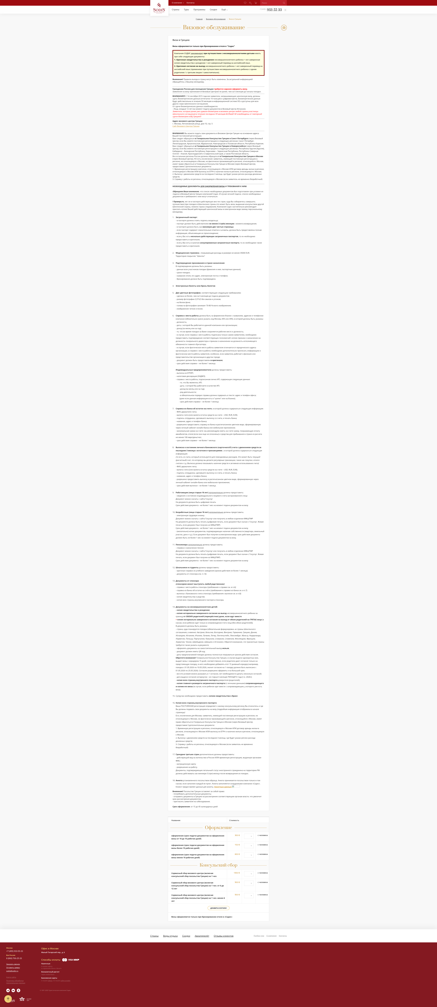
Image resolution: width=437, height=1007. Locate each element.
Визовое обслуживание (216, 19)
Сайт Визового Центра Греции (186, 126)
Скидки (186, 935)
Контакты (283, 936)
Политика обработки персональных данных (15, 982)
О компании (177, 3)
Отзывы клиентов (223, 935)
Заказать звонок (13, 964)
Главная (199, 19)
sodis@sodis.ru (12, 971)
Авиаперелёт (202, 935)
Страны (154, 935)
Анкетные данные (223, 787)
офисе (50, 981)
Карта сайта (11, 977)
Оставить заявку (13, 968)
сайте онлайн (65, 981)
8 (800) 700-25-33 (14, 958)
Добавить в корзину (218, 908)
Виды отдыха (170, 935)
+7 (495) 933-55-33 (14, 951)
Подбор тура (259, 936)
